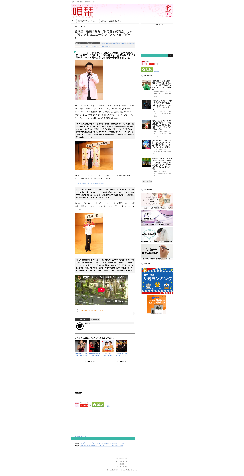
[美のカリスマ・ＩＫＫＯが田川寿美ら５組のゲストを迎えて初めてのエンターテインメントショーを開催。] (146, 148)
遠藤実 (108, 46)
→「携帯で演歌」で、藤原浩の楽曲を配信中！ (92, 184)
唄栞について (83, 21)
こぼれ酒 (108, 43)
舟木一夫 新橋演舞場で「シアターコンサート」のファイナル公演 (101, 446)
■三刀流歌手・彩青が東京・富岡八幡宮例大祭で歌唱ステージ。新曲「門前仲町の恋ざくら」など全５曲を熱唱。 (162, 85)
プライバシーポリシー (122, 461)
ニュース (95, 21)
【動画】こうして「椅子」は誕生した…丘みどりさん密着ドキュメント (103, 443)
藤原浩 (104, 46)
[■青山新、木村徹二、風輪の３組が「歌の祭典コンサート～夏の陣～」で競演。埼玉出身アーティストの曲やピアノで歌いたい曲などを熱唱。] (146, 166)
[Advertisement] (89, 374)
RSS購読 (107, 406)
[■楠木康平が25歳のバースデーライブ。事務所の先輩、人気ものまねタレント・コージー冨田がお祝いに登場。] (146, 108)
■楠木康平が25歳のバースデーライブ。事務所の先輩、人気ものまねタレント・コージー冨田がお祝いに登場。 (162, 105)
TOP (73, 21)
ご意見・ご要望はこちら (111, 21)
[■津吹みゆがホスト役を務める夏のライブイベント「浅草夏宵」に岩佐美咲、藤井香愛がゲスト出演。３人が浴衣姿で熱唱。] (146, 128)
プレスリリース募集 (122, 466)
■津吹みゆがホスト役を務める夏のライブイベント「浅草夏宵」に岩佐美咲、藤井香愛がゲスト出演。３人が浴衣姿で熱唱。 (162, 125)
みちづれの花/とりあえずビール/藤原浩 (92, 310)
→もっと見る (147, 181)
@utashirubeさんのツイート (84, 436)
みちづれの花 (124, 43)
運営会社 (122, 464)
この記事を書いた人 (83, 319)
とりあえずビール (115, 43)
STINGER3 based (122, 458)
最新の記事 (96, 319)
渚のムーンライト (97, 46)
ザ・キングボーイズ (81, 46)
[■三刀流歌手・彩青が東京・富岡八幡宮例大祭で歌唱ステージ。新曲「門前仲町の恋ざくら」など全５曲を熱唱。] (146, 88)
